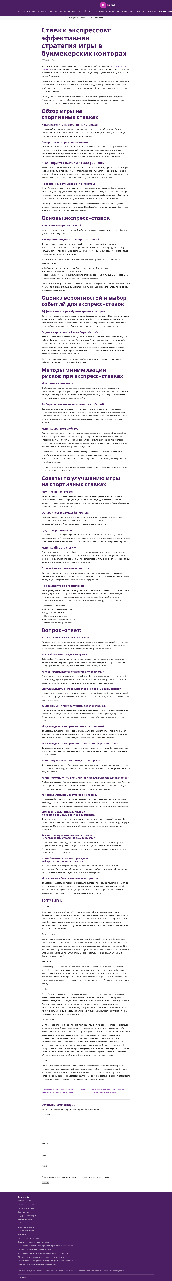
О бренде (41, 11)
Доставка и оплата (26, 11)
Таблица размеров (95, 18)
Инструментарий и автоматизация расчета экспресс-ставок (43, 1253)
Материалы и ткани (77, 18)
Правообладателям (117, 1271)
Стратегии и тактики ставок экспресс (33, 1242)
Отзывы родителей (77, 11)
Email (45, 1155)
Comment (46, 1114)
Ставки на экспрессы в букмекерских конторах (37, 1264)
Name (45, 1144)
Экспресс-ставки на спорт (29, 1238)
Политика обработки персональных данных (59, 1271)
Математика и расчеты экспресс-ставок (34, 1249)
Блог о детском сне (57, 11)
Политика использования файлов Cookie (93, 1271)
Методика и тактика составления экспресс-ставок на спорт (42, 1257)
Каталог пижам (128, 11)
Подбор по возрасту (146, 11)
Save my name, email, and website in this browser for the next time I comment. (77, 1177)
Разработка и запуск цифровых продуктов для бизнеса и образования (47, 1261)
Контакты (92, 11)
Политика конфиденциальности (30, 1271)
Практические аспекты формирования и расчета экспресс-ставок (45, 1246)
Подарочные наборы (109, 11)
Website (45, 1166)
